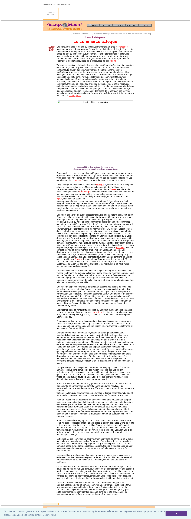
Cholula (78, 259)
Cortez (113, 189)
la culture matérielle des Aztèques (137, 34)
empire (113, 61)
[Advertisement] (107, 14)
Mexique (100, 185)
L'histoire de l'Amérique (101, 34)
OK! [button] (176, 513)
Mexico (78, 180)
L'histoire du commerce (80, 34)
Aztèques (123, 47)
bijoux (59, 199)
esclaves (120, 247)
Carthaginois (75, 96)
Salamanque (85, 192)
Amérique (97, 312)
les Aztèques (117, 34)
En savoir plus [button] (49, 515)
